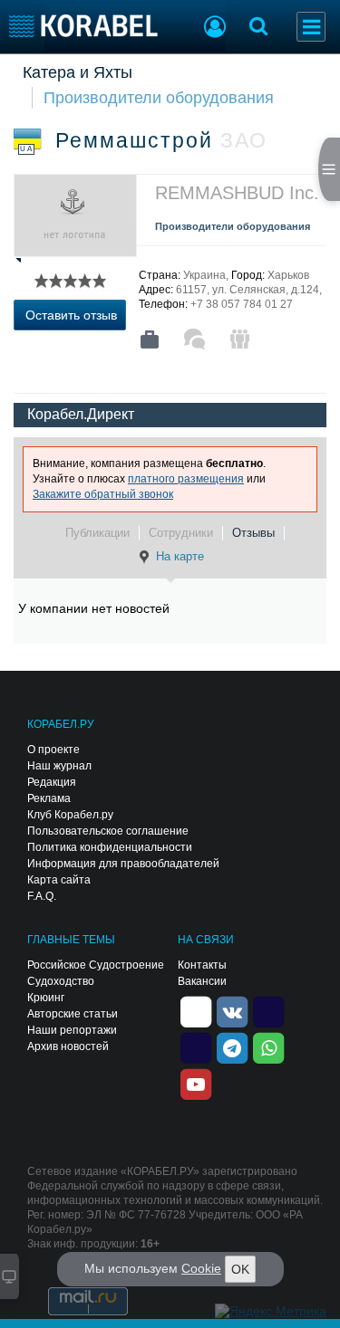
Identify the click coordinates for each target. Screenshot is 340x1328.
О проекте (53, 749)
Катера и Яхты (77, 72)
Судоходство (60, 981)
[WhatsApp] (268, 1046)
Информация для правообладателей (123, 863)
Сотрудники (181, 533)
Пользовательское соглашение (108, 831)
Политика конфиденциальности (109, 847)
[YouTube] (196, 1083)
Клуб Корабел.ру (70, 814)
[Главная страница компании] (149, 339)
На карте (180, 556)
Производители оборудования (159, 98)
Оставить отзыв (71, 315)
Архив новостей (68, 1046)
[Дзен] (196, 1010)
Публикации (97, 533)
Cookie (201, 1268)
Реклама (49, 798)
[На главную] (84, 25)
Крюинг (45, 997)
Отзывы (253, 533)
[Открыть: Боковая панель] (329, 169)
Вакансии (202, 981)
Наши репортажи (72, 1030)
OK (240, 1269)
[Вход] (215, 29)
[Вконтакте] (232, 1010)
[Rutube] (268, 1010)
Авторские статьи (72, 1014)
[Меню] (310, 27)
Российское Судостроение (95, 965)
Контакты (202, 965)
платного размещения (186, 479)
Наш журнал (59, 766)
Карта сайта (59, 880)
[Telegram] (232, 1046)
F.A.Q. (41, 896)
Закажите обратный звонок (103, 494)
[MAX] (196, 1046)
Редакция (51, 782)
